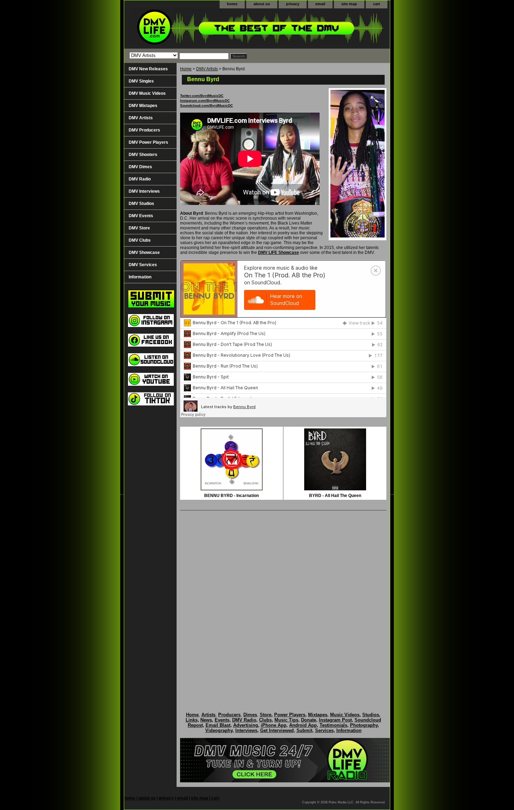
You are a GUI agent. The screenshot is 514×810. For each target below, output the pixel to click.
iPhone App (273, 725)
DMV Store (139, 228)
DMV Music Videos (147, 93)
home (232, 4)
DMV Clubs (140, 240)
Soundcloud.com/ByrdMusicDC (206, 105)
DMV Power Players (148, 142)
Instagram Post (335, 720)
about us (262, 4)
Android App (303, 725)
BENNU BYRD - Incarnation (231, 495)
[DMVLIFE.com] (211, 28)
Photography (364, 725)
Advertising (245, 725)
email (320, 4)
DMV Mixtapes (143, 105)
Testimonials (333, 725)
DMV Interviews (144, 191)
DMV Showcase (144, 252)
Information (140, 277)
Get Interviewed (277, 730)
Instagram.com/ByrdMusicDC (205, 100)
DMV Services (143, 264)
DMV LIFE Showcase (278, 252)
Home (186, 68)
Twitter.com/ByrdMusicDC (201, 96)
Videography (219, 730)
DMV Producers (144, 130)
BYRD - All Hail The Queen (335, 495)
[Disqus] (283, 604)
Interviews (246, 730)
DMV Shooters (143, 154)
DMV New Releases (148, 68)
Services (324, 730)
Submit (304, 730)
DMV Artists (207, 68)
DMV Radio (140, 179)
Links (192, 720)
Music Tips (286, 720)
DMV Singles (141, 81)
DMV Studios (141, 203)
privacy (292, 4)
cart (376, 4)
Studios (370, 714)
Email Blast (218, 725)
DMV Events (141, 215)
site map (349, 4)
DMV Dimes (140, 166)
